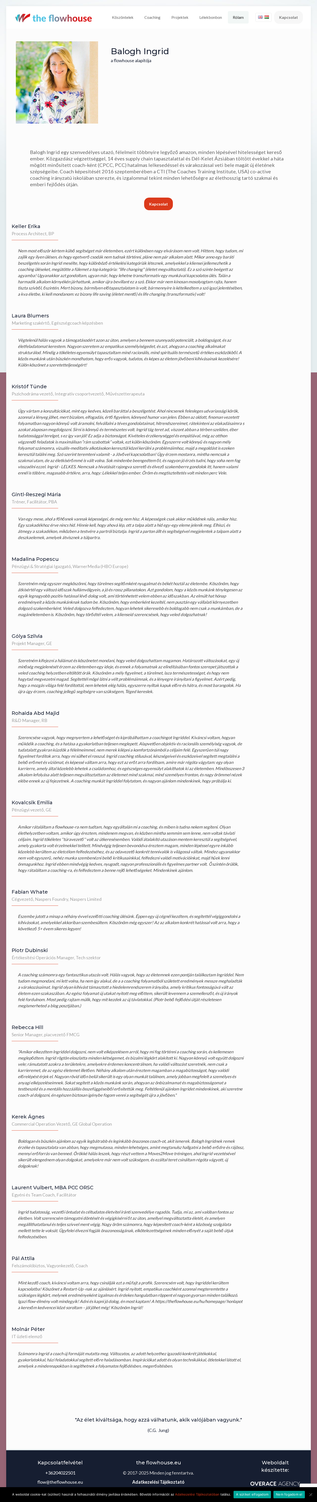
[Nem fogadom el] (310, 1494)
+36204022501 (60, 1473)
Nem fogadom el (289, 1494)
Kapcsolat (288, 17)
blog (54, 1005)
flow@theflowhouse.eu (60, 1482)
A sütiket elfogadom (252, 1494)
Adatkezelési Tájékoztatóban (197, 1494)
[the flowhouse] (54, 17)
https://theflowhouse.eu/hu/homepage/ (190, 1301)
